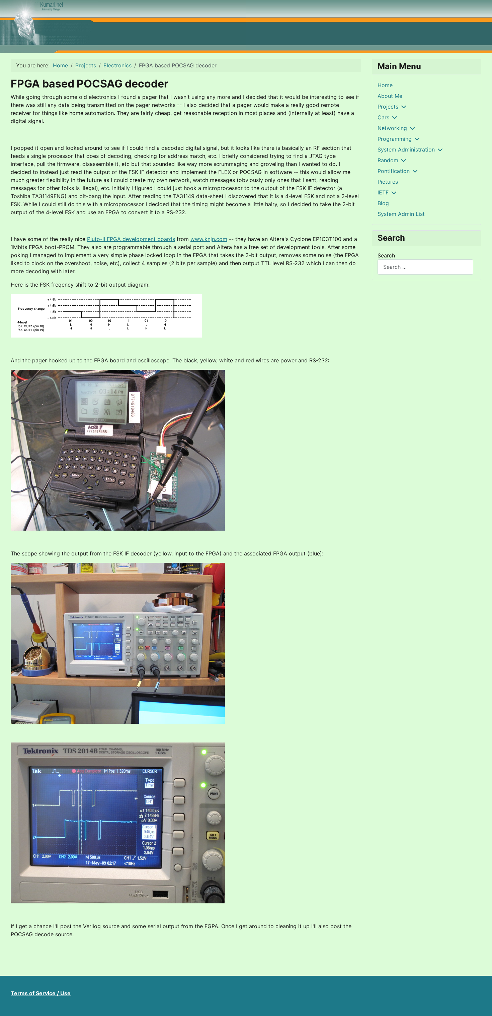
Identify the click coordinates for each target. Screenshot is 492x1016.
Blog (383, 203)
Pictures (388, 181)
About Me (390, 96)
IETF (383, 192)
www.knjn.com (208, 239)
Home (385, 85)
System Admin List (401, 214)
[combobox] (425, 267)
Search (386, 255)
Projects (388, 106)
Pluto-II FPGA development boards (131, 239)
